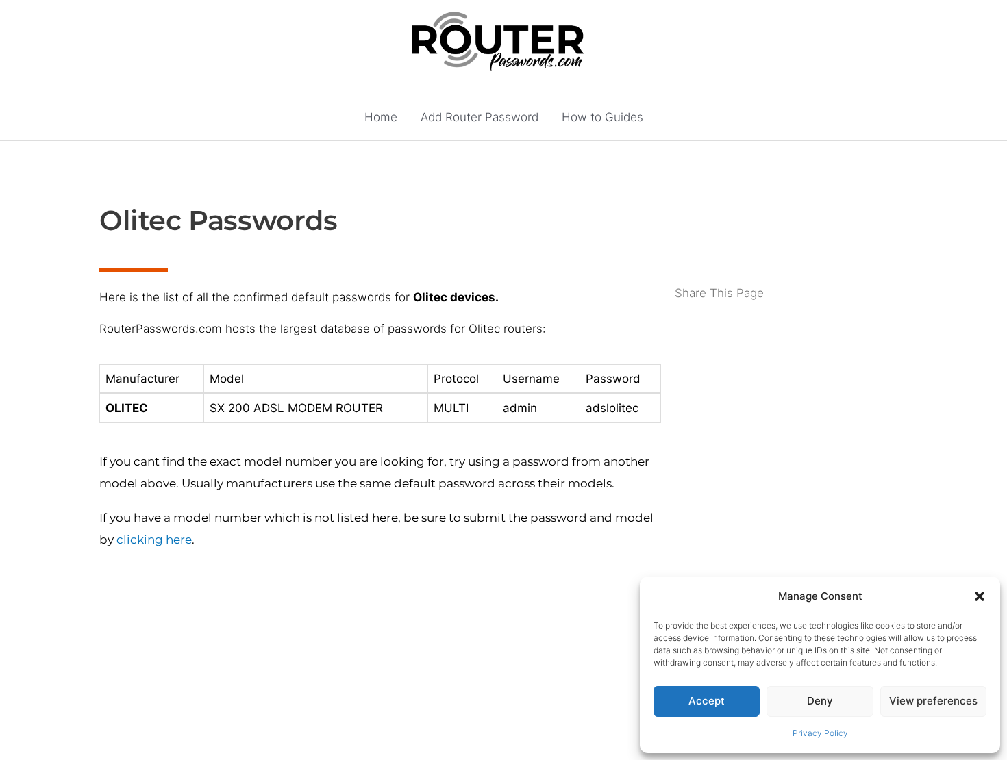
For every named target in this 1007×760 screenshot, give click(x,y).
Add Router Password (479, 117)
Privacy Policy (820, 733)
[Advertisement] (791, 357)
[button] (979, 596)
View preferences (933, 700)
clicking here (154, 539)
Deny (820, 700)
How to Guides (602, 117)
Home (380, 117)
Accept (706, 700)
